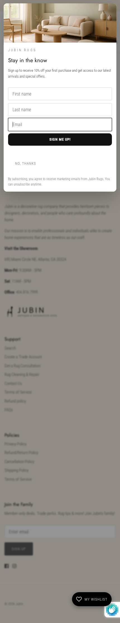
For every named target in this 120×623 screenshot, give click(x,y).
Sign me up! (60, 139)
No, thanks (25, 163)
